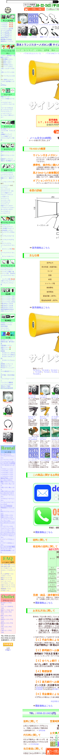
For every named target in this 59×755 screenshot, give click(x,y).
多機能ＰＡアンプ (6, 134)
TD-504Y (54, 370)
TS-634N (36, 374)
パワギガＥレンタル (7, 474)
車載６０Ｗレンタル (7, 517)
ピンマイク (4, 187)
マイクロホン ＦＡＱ (7, 583)
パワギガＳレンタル (7, 476)
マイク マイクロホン (7, 172)
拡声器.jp (3, 85)
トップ (18, 50)
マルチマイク (6, 225)
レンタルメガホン (6, 480)
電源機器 (8, 320)
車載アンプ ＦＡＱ (6, 579)
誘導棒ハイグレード (7, 364)
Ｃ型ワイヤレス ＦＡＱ (8, 586)
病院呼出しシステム (7, 41)
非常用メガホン (8, 65)
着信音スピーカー (6, 366)
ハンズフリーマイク (7, 174)
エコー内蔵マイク (6, 193)
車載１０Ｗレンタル (7, 515)
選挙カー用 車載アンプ (8, 161)
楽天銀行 (55, 689)
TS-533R (38, 372)
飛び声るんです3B (7, 305)
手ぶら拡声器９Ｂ (6, 36)
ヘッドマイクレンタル (7, 461)
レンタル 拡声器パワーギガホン (45, 459)
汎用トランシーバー (7, 311)
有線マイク (8, 170)
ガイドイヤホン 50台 (8, 300)
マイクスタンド (5, 202)
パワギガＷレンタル (7, 470)
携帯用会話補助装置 (7, 388)
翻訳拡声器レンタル (7, 478)
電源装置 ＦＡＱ (6, 588)
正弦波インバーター (7, 322)
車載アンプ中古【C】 (7, 610)
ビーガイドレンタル (7, 526)
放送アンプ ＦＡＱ (6, 577)
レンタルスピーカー (7, 493)
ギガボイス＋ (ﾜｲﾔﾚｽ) (8, 353)
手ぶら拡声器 (8, 21)
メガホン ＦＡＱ (6, 575)
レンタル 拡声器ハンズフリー (33, 459)
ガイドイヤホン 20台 (8, 298)
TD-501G (36, 370)
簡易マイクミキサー (7, 205)
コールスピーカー (6, 102)
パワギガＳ (7, 26)
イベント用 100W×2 (8, 273)
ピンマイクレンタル (7, 459)
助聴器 (3, 351)
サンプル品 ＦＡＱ (6, 568)
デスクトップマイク (7, 194)
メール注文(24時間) (40, 138)
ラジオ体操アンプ (6, 136)
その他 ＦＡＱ (5, 590)
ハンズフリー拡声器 (7, 28)
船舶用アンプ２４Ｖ (7, 159)
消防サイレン (6, 347)
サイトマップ (28, 50)
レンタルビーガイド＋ (8, 533)
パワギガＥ (7, 25)
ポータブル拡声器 (6, 30)
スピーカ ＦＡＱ (6, 581)
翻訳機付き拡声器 (6, 39)
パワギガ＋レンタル (7, 469)
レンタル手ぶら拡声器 (8, 463)
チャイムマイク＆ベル (7, 176)
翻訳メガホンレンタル (7, 482)
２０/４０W (4, 130)
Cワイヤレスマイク (8, 266)
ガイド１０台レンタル (7, 530)
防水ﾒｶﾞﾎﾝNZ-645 (32, 417)
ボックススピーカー (7, 110)
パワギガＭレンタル (7, 472)
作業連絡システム (6, 345)
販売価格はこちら (41, 248)
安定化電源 (4, 326)
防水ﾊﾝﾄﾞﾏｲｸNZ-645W (44, 417)
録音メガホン (7, 61)
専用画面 (39, 687)
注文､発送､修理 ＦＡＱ (8, 564)
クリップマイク (5, 189)
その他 (7, 338)
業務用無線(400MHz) (7, 309)
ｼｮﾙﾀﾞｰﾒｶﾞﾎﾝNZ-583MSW (32, 438)
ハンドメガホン (8, 66)
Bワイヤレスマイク (8, 223)
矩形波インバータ (6, 324)
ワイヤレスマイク (7, 226)
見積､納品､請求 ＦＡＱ (8, 566)
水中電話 (3, 375)
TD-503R (45, 370)
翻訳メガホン (5, 57)
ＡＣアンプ (8, 127)
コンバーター (5, 328)
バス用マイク (5, 196)
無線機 (7, 294)
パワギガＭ (7, 23)
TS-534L (54, 372)
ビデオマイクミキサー (7, 207)
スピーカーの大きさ (7, 108)
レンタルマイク (5, 213)
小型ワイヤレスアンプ (7, 281)
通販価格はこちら (44, 532)
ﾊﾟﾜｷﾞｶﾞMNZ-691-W (31, 396)
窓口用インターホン (7, 340)
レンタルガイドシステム (8, 523)
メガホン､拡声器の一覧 (8, 55)
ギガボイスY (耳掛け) (8, 354)
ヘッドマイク (5, 185)
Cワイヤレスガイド (7, 269)
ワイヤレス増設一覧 (8, 271)
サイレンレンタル (6, 548)
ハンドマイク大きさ (7, 384)
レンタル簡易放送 (6, 506)
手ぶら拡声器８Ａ (6, 34)
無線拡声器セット (6, 37)
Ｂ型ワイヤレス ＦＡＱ (8, 585)
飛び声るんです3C (7, 307)
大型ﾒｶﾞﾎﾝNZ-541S (43, 438)
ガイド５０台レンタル (7, 532)
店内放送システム (7, 230)
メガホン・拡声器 (42, 50)
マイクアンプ (5, 204)
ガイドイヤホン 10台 (8, 296)
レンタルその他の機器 (8, 546)
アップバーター (5, 330)
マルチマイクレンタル (7, 528)
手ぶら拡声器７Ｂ (6, 32)
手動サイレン (6, 349)
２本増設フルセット (8, 228)
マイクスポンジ (5, 211)
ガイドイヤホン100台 (8, 302)
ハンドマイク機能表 (7, 382)
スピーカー (8, 95)
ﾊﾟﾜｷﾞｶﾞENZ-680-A (43, 396)
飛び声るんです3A (7, 303)
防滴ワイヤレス (8, 79)
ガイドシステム (6, 243)
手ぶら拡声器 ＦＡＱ (7, 574)
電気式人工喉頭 (5, 386)
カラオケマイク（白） (7, 191)
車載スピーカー (5, 96)
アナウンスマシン (6, 111)
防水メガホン (7, 63)
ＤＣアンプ (8, 149)
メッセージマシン (6, 113)
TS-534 (46, 372)
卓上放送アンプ (5, 129)
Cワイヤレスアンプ (7, 268)
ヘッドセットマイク (7, 181)
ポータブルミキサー (7, 209)
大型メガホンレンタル (7, 491)
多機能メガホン (8, 59)
